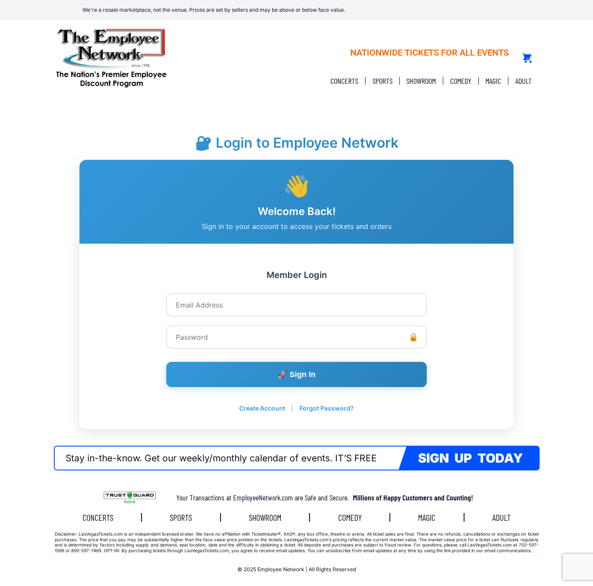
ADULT (523, 81)
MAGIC (493, 81)
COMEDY (460, 81)
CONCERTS (344, 81)
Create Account (262, 408)
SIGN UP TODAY (470, 458)
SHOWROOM (421, 81)
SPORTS (382, 81)
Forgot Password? (327, 408)
